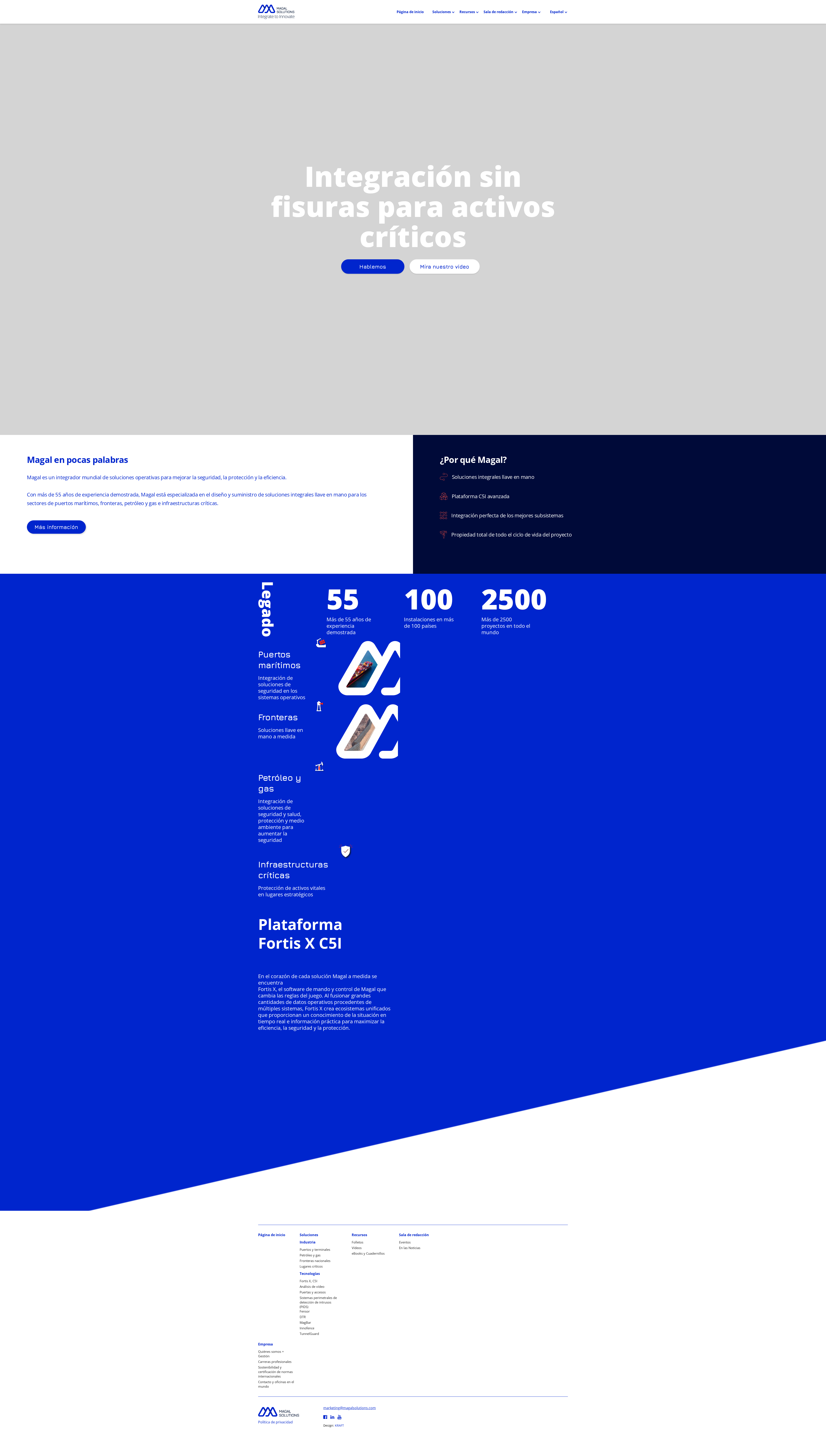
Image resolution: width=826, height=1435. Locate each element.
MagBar (305, 1322)
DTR (303, 1317)
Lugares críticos (311, 1266)
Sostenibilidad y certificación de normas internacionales (275, 1371)
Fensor (305, 1311)
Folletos (357, 1242)
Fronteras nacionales (315, 1261)
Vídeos (357, 1248)
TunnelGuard (309, 1333)
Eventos (405, 1242)
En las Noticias (409, 1248)
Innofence (307, 1328)
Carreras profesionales (274, 1361)
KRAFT (339, 1425)
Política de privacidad (275, 1422)
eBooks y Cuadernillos (368, 1253)
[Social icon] (325, 1417)
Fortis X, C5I (308, 1281)
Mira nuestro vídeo (444, 267)
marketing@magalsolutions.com (349, 1408)
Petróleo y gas (310, 1255)
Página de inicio (410, 11)
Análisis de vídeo (312, 1286)
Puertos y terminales (315, 1249)
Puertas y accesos (313, 1292)
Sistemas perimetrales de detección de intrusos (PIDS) (318, 1302)
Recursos (467, 11)
